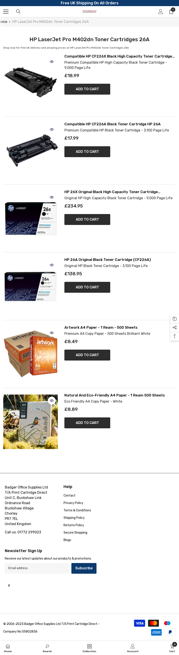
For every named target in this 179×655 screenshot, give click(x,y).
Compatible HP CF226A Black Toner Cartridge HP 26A (112, 124)
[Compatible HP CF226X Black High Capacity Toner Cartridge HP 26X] (30, 83)
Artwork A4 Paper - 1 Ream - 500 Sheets (101, 327)
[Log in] (160, 11)
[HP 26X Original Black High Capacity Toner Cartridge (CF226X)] (30, 218)
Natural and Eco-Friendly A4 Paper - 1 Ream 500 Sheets (114, 395)
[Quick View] (52, 62)
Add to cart (87, 89)
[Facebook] (9, 585)
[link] (47, 648)
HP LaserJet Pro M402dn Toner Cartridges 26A (50, 22)
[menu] (6, 11)
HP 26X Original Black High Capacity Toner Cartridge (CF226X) (111, 192)
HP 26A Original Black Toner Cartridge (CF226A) (107, 260)
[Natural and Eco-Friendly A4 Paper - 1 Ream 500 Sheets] (30, 422)
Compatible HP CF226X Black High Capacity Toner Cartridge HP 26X (118, 56)
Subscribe (84, 568)
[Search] (18, 11)
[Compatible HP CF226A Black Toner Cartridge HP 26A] (30, 150)
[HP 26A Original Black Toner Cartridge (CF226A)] (30, 286)
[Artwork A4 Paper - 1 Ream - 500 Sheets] (30, 354)
